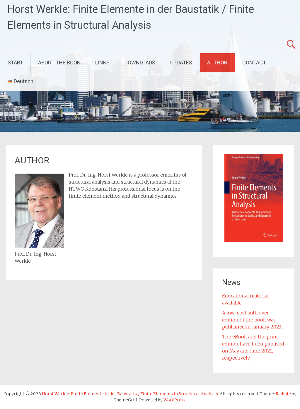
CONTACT (254, 62)
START (15, 62)
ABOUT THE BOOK (59, 62)
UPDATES (181, 62)
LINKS (102, 62)
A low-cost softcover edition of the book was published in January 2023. (252, 320)
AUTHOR (217, 62)
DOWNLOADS (140, 62)
